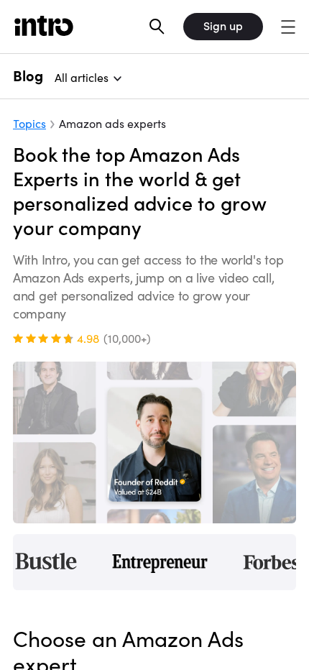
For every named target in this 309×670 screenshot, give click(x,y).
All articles (82, 77)
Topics (29, 123)
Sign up (223, 26)
